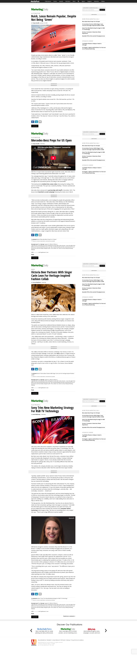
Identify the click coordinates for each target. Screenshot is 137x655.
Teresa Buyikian (37, 282)
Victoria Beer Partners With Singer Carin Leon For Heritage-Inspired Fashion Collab (93, 24)
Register (89, 1)
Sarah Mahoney (36, 414)
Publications (48, 1)
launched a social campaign (46, 192)
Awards (61, 1)
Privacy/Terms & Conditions (77, 640)
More (74, 1)
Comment (34, 126)
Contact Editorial (55, 640)
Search (78, 1)
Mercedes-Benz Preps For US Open (91, 21)
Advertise (96, 1)
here (58, 353)
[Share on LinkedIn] (36, 122)
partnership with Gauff (55, 190)
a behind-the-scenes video (49, 184)
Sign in (83, 1)
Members (67, 1)
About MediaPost (42, 640)
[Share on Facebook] (32, 122)
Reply (32, 254)
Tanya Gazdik (36, 23)
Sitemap (68, 640)
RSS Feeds (63, 640)
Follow (103, 1)
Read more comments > (69, 616)
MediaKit (49, 640)
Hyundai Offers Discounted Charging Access (93, 36)
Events (55, 1)
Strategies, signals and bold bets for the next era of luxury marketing (94, 48)
